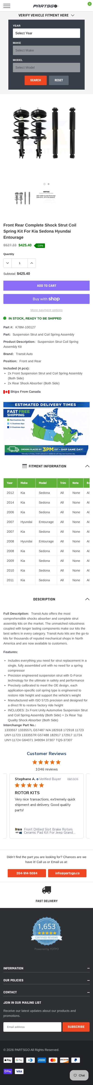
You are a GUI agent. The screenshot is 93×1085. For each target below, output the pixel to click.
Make (17, 42)
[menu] (6, 5)
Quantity (8, 254)
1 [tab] (44, 184)
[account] (76, 6)
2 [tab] (48, 184)
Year (17, 25)
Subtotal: (9, 273)
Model (18, 60)
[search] (18, 6)
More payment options (46, 310)
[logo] (46, 6)
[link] (23, 199)
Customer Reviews (46, 753)
